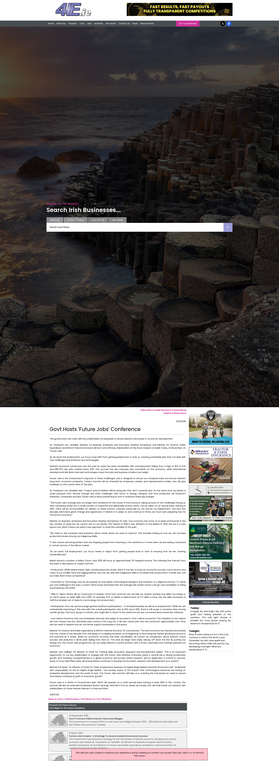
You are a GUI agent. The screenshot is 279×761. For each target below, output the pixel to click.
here (57, 708)
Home (51, 23)
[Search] (228, 227)
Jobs (89, 23)
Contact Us (124, 23)
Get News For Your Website (96, 699)
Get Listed (111, 23)
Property (72, 23)
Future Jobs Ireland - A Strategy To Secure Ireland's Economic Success (108, 736)
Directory (61, 23)
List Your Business (187, 23)
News (135, 23)
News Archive (147, 23)
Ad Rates (98, 23)
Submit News (72, 699)
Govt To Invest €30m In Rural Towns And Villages (96, 718)
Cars (82, 23)
